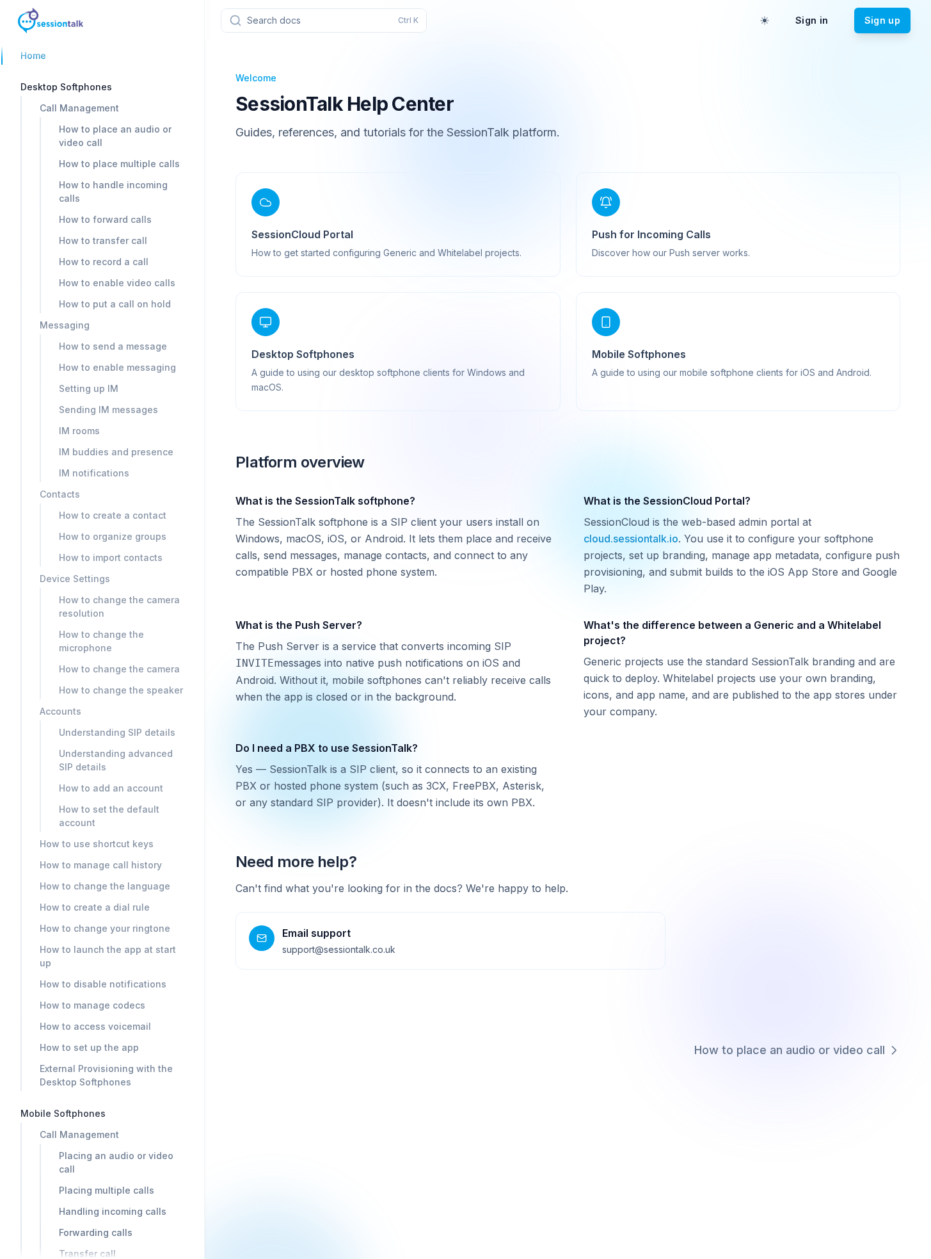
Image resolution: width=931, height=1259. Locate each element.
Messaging (65, 325)
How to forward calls (105, 219)
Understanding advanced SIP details (116, 760)
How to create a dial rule (95, 907)
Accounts (60, 711)
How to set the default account (109, 816)
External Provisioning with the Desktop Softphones (106, 1075)
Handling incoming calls (112, 1211)
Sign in (811, 20)
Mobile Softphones (63, 1113)
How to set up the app (89, 1047)
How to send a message (113, 346)
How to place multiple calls (119, 163)
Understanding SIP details (117, 732)
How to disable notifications (103, 984)
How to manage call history (101, 864)
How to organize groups (112, 536)
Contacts (60, 494)
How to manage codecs (92, 1005)
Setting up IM (88, 388)
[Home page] (50, 20)
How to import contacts (111, 557)
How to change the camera (119, 668)
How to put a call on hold (115, 303)
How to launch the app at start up (108, 956)
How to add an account (111, 788)
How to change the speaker (121, 690)
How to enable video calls (117, 282)
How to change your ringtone (105, 928)
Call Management (79, 107)
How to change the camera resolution (119, 606)
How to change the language (105, 886)
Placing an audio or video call (116, 1162)
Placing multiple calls (106, 1190)
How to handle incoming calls (113, 191)
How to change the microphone (101, 641)
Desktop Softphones (66, 86)
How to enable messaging (117, 367)
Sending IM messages (108, 409)
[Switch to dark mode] (764, 20)
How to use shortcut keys (97, 843)
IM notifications (94, 472)
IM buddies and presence (116, 451)
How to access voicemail (95, 1026)
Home (33, 55)
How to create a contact (112, 515)
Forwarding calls (95, 1232)
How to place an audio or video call (115, 136)
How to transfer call (103, 240)
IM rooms (79, 430)
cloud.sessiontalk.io (631, 538)
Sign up (882, 20)
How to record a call (103, 261)
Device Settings (75, 578)
